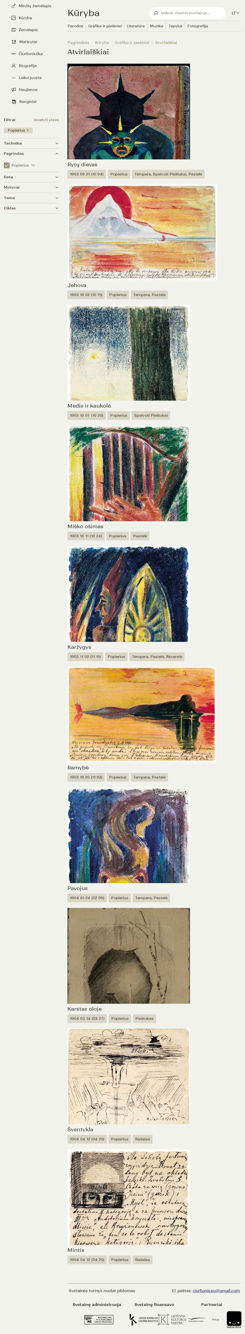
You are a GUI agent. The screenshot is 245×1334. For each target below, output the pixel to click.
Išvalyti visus (46, 120)
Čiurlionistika (31, 53)
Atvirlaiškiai (166, 42)
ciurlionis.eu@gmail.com (216, 1290)
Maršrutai (28, 41)
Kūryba (25, 18)
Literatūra (136, 26)
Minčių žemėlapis (35, 6)
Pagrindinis (78, 42)
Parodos (75, 26)
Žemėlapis (28, 30)
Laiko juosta (30, 77)
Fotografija (197, 26)
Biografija (28, 65)
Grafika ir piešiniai (105, 26)
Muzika (156, 26)
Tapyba (175, 26)
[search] (187, 13)
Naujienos (28, 89)
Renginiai (27, 101)
